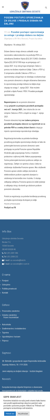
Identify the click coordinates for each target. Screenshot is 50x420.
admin (39, 38)
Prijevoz (5, 341)
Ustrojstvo (6, 284)
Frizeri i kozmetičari (11, 317)
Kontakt (5, 293)
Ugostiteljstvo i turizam (11, 336)
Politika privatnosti (9, 289)
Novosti (25, 38)
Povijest (5, 280)
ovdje (34, 200)
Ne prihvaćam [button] (23, 414)
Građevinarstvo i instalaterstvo (14, 328)
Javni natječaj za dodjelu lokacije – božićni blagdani (22, 371)
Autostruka (6, 324)
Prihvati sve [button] (10, 414)
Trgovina (5, 332)
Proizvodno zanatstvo (11, 311)
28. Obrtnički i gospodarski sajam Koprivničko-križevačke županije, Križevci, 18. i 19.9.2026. (24, 363)
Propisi (32, 38)
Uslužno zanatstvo (9, 315)
